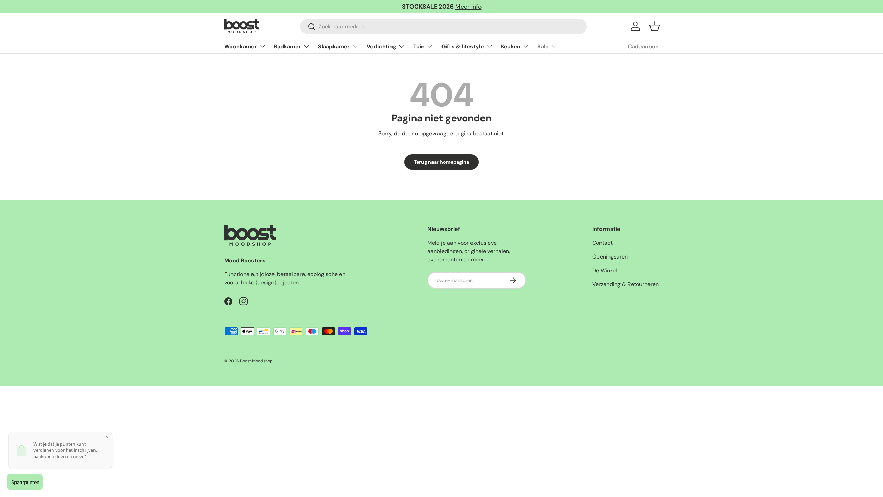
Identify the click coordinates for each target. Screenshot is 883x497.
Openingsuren (610, 256)
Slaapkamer (334, 46)
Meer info (468, 6)
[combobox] (443, 26)
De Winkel (604, 270)
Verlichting (381, 46)
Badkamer (287, 46)
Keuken (510, 46)
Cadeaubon (643, 46)
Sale (543, 46)
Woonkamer (240, 46)
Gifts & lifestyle (463, 46)
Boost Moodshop (256, 361)
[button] (654, 26)
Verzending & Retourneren (625, 284)
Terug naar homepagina (441, 162)
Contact (602, 242)
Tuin (419, 46)
